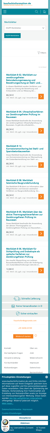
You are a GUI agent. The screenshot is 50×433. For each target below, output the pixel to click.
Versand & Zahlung (12, 358)
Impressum (34, 363)
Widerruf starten (23, 336)
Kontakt (7, 348)
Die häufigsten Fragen (13, 353)
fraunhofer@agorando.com (25, 321)
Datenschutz (35, 368)
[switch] (5, 429)
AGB (32, 353)
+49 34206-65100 (25, 328)
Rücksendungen (10, 368)
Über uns (33, 348)
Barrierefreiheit (36, 372)
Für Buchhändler (11, 363)
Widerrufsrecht (36, 358)
